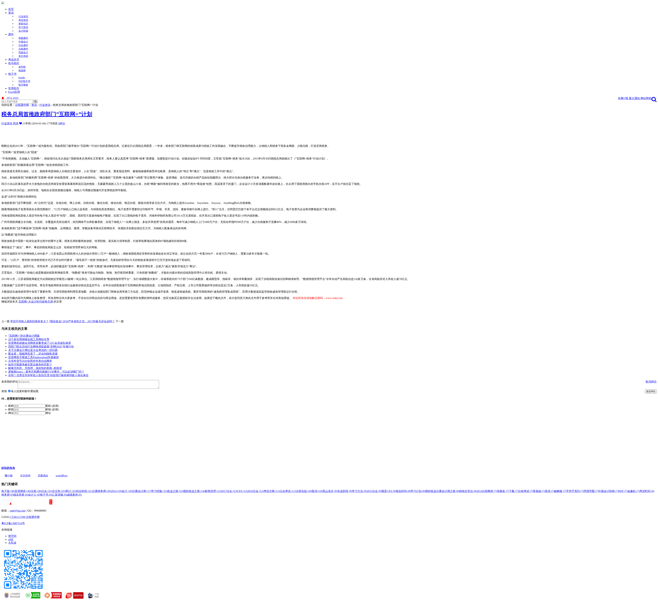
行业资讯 (23, 16)
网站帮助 (646, 98)
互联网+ (23, 301)
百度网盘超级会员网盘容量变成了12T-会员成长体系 (39, 342)
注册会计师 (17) (141, 491)
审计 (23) (70, 491)
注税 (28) (36, 491)
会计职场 (23, 31)
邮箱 (11, 409)
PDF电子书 (24, 81)
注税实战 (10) (304, 491)
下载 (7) (513, 491)
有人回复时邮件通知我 (24, 391)
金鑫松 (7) (633, 491)
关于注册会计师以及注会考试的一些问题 (33, 350)
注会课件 (23, 45)
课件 (11, 34)
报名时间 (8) (403, 491)
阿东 (16, 123)
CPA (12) (242, 491)
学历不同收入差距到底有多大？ (29, 321)
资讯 (11, 12)
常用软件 (13, 88)
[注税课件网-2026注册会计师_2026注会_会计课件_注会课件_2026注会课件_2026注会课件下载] (2, 3)
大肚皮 (12, 542)
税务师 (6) (7, 494)
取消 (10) (317, 491)
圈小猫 (9, 475)
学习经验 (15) (159, 491)
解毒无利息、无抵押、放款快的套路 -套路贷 (35, 368)
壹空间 (12, 536)
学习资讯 (23, 27)
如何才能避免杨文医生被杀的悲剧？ (30, 364)
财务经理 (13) (213, 491)
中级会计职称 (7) (608, 491)
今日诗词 (25, 475)
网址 (11, 413)
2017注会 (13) (229, 491)
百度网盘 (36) (23, 491)
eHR (10, 539)
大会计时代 (35, 301)
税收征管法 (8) (468, 491)
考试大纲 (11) (272, 491)
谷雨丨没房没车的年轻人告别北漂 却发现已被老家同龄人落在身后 (48, 375)
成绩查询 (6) (74, 494)
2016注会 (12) (255, 491)
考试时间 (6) (646, 491)
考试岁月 (13, 59)
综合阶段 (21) (84, 491)
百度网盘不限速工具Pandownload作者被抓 (33, 357)
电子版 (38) (8, 491)
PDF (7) (623, 491)
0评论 (61, 123)
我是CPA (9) (388, 491)
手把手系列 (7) (575, 491)
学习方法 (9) (359, 491)
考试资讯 (23, 20)
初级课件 (23, 38)
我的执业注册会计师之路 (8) (442, 491)
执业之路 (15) (175, 491)
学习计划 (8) (418, 491)
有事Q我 (623, 98)
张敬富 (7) (503, 491)
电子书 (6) (46, 494)
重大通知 (635, 98)
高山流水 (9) (329, 491)
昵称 (11, 405)
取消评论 (651, 381)
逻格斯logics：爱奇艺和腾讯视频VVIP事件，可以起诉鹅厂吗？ (46, 371)
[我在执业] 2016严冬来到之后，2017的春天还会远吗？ (82, 321)
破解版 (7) (560, 491)
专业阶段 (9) (344, 491)
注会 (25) (46, 491)
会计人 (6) (34, 494)
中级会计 (23, 41)
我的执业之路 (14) (194, 491)
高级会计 (23, 52)
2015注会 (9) (374, 491)
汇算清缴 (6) (59, 494)
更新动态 (23, 23)
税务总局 (47, 301)
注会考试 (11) (288, 491)
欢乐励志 (13, 63)
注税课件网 (22, 104)
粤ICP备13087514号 (13, 523)
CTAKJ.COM (18, 517)
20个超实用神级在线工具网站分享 (28, 339)
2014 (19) (116, 491)
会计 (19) (127, 491)
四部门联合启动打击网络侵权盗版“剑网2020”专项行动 (41, 346)
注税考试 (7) (525, 491)
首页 (11, 9)
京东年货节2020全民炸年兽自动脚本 (30, 360)
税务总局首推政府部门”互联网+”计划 (46, 114)
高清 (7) (549, 491)
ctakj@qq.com (17, 510)
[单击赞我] (21, 123)
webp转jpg (62, 475)
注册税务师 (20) (101, 491)
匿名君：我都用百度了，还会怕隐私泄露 (33, 353)
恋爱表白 (43, 475)
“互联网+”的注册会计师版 (24, 335)
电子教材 (23, 85)
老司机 (22, 67)
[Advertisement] (84, 133)
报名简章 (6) (20, 494)
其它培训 (23, 56)
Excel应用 (14, 91)
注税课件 (23, 49)
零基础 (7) (539, 491)
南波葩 (22, 70)
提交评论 (650, 391)
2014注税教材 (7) (487, 491)
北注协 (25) (58, 491)
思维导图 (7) (591, 491)
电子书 (12, 73)
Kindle (22, 77)
